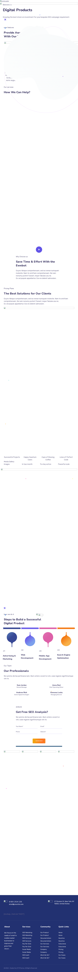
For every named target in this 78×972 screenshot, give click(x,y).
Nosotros (61, 938)
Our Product (44, 932)
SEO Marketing (27, 932)
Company (43, 949)
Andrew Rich (21, 692)
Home (60, 932)
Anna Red (56, 685)
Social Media (26, 949)
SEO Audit (25, 955)
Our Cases (61, 955)
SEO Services (26, 938)
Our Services (44, 944)
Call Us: (56, 5)
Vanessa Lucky (56, 692)
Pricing (60, 949)
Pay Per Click (26, 944)
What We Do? (44, 955)
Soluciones (62, 944)
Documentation (45, 938)
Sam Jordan (22, 685)
